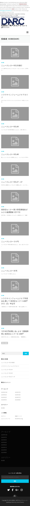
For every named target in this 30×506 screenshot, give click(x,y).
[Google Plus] (16, 490)
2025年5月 (4, 395)
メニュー (27, 32)
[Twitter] (8, 490)
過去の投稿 (4, 343)
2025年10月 (4, 392)
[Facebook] (12, 490)
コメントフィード (5, 418)
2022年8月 (17, 400)
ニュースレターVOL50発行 (11, 65)
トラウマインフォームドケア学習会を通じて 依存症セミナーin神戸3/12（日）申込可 (14, 301)
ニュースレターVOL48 (10, 154)
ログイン (3, 416)
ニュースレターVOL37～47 (11, 182)
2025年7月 (17, 392)
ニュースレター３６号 (10, 241)
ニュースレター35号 (9, 271)
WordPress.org (19, 418)
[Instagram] (22, 490)
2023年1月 (17, 397)
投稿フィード (18, 416)
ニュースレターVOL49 (10, 126)
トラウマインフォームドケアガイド (10, 366)
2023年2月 (4, 397)
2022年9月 (4, 400)
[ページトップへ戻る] (15, 497)
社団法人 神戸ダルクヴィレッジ (14, 26)
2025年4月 (17, 395)
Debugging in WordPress (5, 10)
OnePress (8, 502)
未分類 (2, 62)
